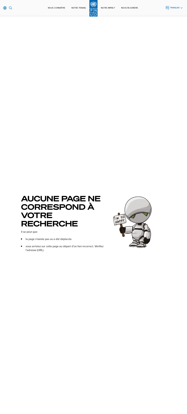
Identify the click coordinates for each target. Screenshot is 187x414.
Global (5, 8)
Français (174, 8)
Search (10, 8)
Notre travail (78, 7)
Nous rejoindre (129, 7)
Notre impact (108, 7)
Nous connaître (56, 7)
